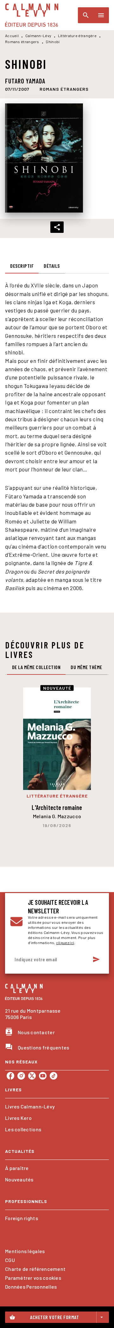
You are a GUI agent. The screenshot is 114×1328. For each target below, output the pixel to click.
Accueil (12, 35)
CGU (10, 1260)
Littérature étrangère (77, 35)
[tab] (22, 265)
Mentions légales (25, 1251)
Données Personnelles (31, 1287)
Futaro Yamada (25, 81)
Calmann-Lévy (38, 35)
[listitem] (10, 1075)
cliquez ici (65, 942)
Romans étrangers (22, 41)
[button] (64, 89)
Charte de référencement (35, 1269)
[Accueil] (31, 15)
